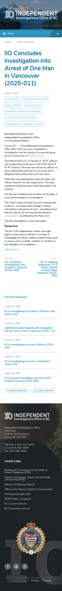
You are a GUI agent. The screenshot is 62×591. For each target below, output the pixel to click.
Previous (10, 259)
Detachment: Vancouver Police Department (23, 111)
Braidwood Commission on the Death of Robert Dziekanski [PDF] (26, 471)
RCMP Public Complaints (18, 499)
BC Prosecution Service (17, 508)
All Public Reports (44, 391)
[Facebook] (8, 566)
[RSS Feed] (25, 566)
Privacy (35, 580)
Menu (11, 33)
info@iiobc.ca (12, 249)
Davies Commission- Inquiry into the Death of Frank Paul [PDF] (27, 478)
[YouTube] (16, 566)
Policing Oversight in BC (18, 494)
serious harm (12, 216)
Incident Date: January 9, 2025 (36, 99)
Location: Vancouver (34, 105)
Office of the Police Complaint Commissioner (28, 489)
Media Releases (25, 42)
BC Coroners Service (16, 504)
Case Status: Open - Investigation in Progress (24, 124)
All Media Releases (17, 391)
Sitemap (46, 580)
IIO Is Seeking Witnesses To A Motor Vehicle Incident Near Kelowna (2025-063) (47, 269)
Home (8, 42)
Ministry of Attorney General (20, 484)
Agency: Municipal (13, 105)
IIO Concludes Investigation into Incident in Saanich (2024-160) (16, 266)
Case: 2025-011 (12, 99)
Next (54, 259)
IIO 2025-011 (34, 156)
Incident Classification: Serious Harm (20, 118)
